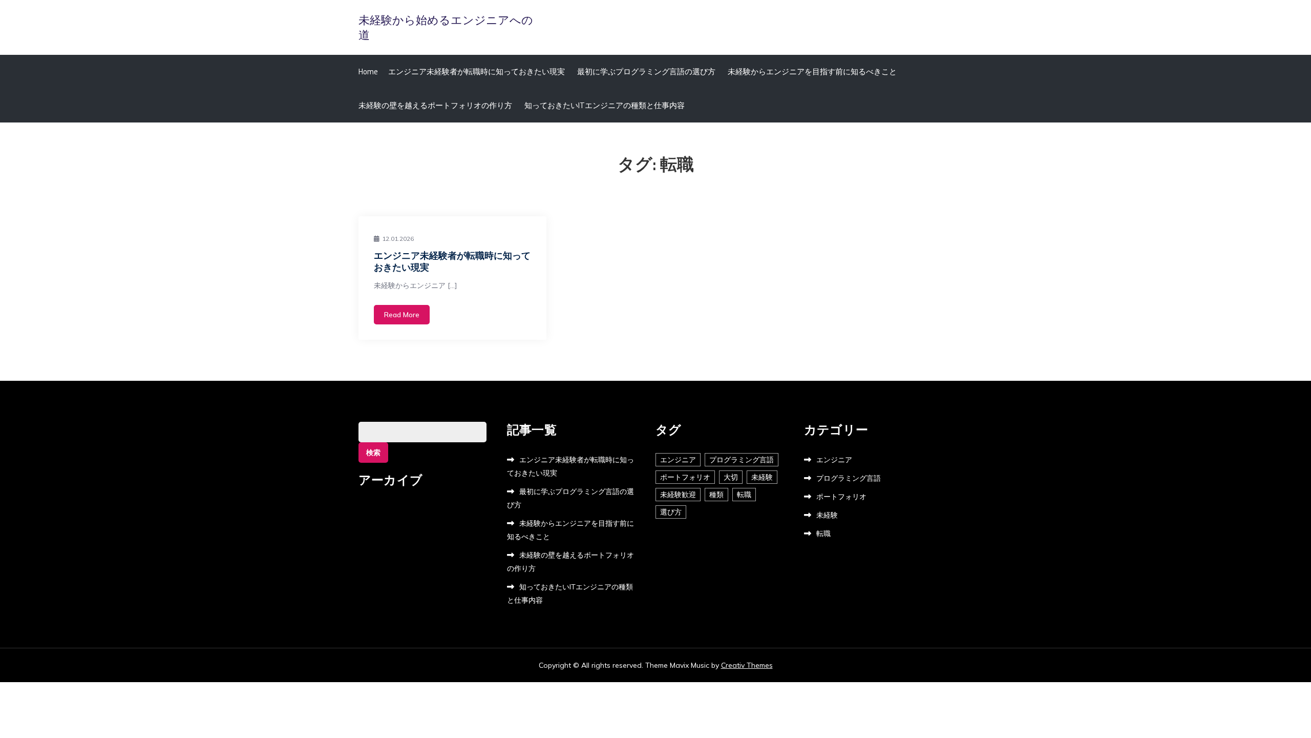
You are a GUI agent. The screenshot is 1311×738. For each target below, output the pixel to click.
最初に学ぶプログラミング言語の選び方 (646, 71)
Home (368, 71)
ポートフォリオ (685, 477)
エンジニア (678, 459)
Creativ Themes (747, 665)
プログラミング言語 (741, 459)
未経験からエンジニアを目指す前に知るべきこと (812, 71)
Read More (401, 314)
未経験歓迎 (678, 494)
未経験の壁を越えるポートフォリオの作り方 (435, 105)
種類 (716, 494)
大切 (731, 477)
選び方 (671, 512)
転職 (744, 494)
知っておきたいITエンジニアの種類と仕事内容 (604, 105)
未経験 (762, 477)
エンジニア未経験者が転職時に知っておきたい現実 (476, 71)
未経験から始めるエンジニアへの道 (445, 27)
